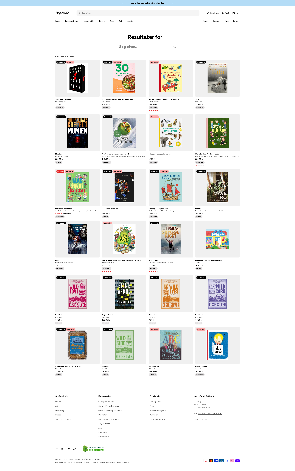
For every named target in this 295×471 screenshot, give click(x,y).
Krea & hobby (89, 21)
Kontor (102, 21)
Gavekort (216, 21)
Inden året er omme (110, 208)
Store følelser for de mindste (207, 154)
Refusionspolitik (92, 462)
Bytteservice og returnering (110, 419)
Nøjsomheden (107, 315)
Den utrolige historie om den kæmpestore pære (121, 260)
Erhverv (236, 21)
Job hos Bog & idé (63, 419)
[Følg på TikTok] (74, 448)
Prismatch (102, 415)
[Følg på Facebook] (56, 448)
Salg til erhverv (104, 423)
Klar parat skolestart (63, 208)
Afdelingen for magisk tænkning (68, 366)
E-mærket (154, 406)
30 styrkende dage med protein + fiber (117, 99)
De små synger (201, 366)
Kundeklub (102, 432)
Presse (58, 415)
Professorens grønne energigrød (115, 154)
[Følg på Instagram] (62, 448)
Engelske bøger (71, 21)
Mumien (58, 154)
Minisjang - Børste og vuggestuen (209, 260)
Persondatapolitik (157, 419)
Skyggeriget (154, 260)
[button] (153, 110)
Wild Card (199, 315)
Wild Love (59, 315)
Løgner (58, 260)
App (227, 21)
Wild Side (105, 366)
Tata (197, 99)
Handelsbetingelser (158, 410)
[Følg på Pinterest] (68, 448)
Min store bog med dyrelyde (160, 154)
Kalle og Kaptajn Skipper (158, 208)
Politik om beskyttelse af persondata (69, 462)
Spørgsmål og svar (106, 402)
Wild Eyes (153, 315)
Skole (112, 21)
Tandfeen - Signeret (63, 99)
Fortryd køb (103, 436)
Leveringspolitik (123, 462)
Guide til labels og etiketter (110, 410)
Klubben (204, 21)
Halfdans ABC (154, 366)
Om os (58, 402)
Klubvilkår (154, 415)
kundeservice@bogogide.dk (210, 413)
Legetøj (130, 21)
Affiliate (58, 406)
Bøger (58, 21)
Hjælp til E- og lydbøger (108, 406)
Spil (120, 21)
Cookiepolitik (155, 402)
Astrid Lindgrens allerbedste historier (164, 99)
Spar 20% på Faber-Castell (147, 3)
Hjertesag (59, 410)
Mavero (198, 208)
